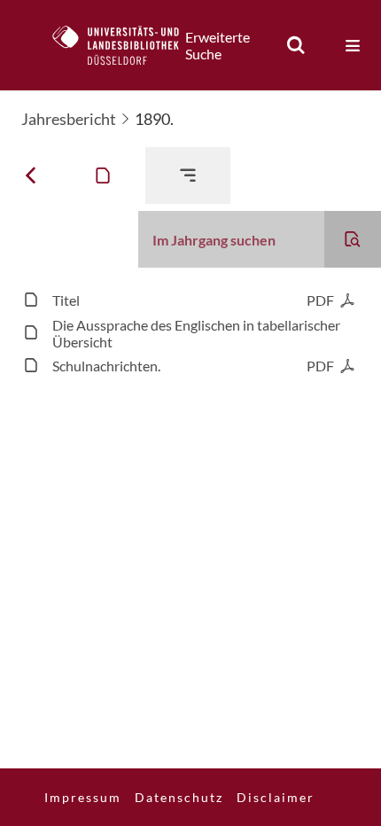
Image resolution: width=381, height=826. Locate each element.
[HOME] (125, 45)
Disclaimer (276, 797)
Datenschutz (179, 797)
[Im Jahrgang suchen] (352, 239)
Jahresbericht (68, 119)
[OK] (296, 45)
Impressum (82, 797)
